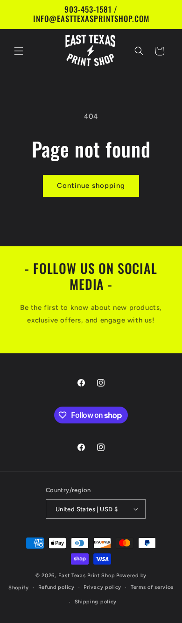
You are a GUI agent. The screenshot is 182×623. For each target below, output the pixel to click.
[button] (18, 51)
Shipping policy (96, 602)
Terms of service (152, 587)
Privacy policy (102, 587)
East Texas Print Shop (86, 576)
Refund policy (56, 587)
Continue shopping (91, 185)
